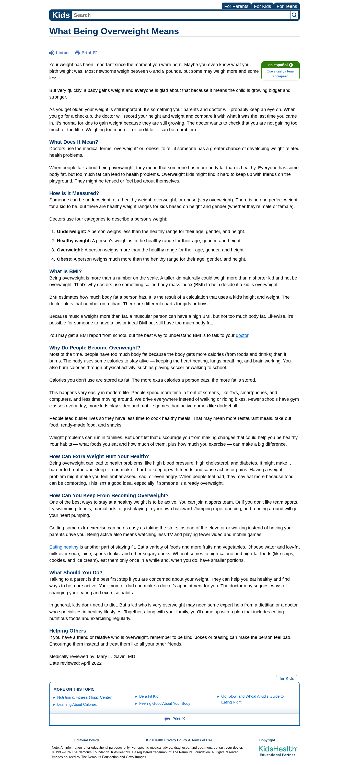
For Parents (236, 6)
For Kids (262, 6)
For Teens (287, 6)
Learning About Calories (77, 704)
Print (86, 52)
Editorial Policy (86, 740)
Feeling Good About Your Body (164, 703)
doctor (242, 335)
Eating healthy (63, 547)
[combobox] (181, 15)
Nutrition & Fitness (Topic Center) (84, 697)
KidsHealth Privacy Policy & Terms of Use (179, 740)
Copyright (267, 740)
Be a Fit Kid (148, 696)
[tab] (286, 678)
